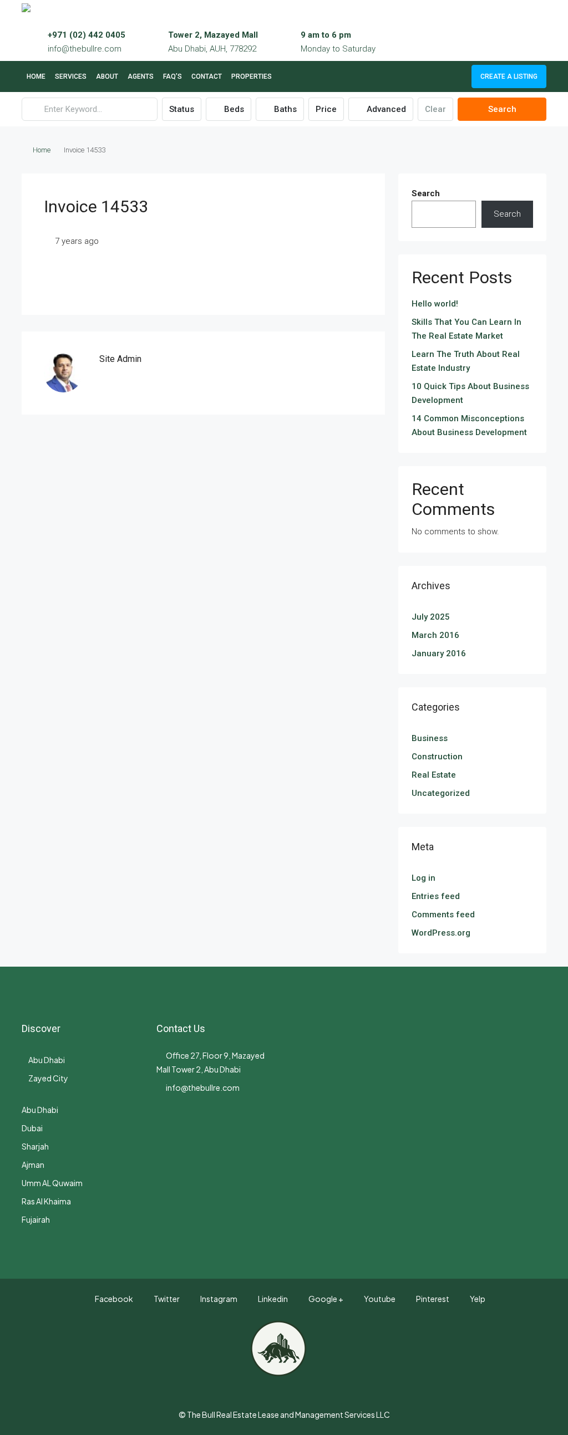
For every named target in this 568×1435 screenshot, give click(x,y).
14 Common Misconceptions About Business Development (469, 425)
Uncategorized (441, 793)
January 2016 (439, 653)
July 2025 (431, 617)
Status (181, 109)
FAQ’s (172, 76)
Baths (284, 109)
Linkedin (272, 1299)
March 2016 (435, 635)
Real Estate (434, 775)
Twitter (166, 1299)
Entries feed (436, 896)
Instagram (218, 1299)
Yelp (477, 1299)
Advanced (385, 109)
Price (326, 109)
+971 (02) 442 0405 (86, 35)
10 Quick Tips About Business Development (470, 393)
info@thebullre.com (84, 49)
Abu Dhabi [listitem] (46, 1060)
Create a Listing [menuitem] (508, 76)
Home (36, 76)
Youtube (379, 1299)
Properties (251, 76)
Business (430, 738)
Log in (423, 878)
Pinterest (432, 1299)
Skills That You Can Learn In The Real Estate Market (466, 329)
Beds (233, 109)
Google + (325, 1299)
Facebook (113, 1299)
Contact (206, 76)
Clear (435, 109)
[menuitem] (454, 76)
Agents (141, 76)
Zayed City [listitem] (48, 1078)
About (107, 76)
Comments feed (443, 915)
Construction (437, 757)
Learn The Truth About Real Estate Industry (466, 361)
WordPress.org (441, 933)
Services (71, 76)
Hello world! (435, 304)
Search (502, 109)
